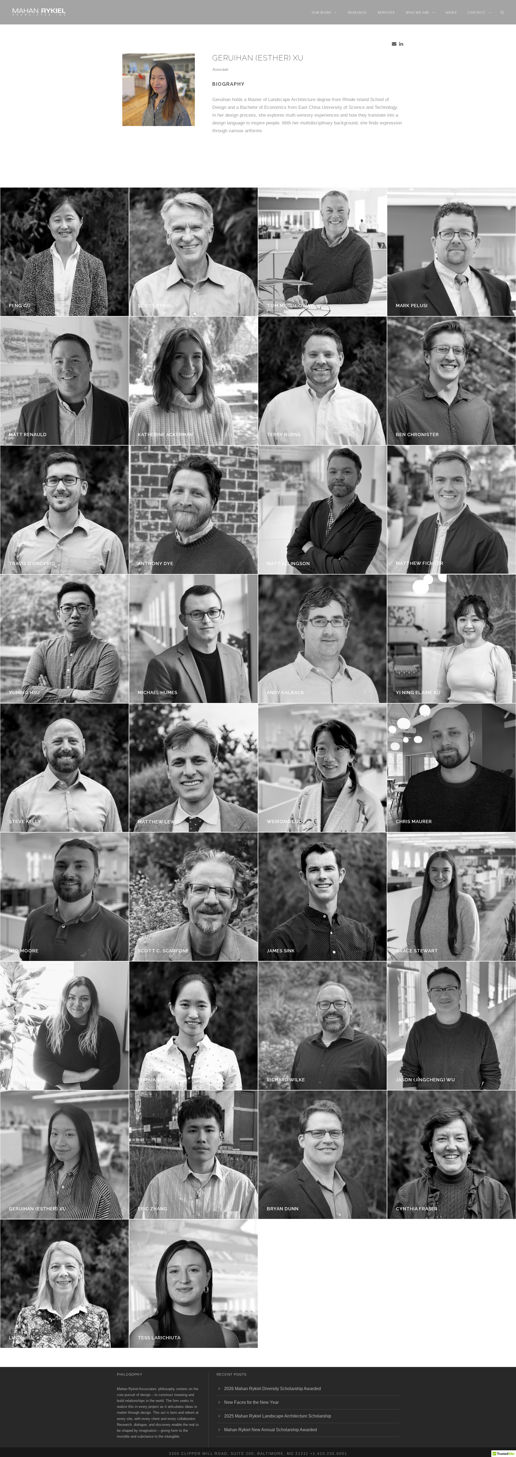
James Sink (281, 950)
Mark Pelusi (412, 305)
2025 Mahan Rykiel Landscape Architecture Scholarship (277, 1416)
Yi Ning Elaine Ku (418, 692)
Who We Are (417, 13)
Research (357, 13)
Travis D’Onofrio (32, 563)
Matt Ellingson (288, 563)
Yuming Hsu (24, 692)
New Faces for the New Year (251, 1402)
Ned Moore (23, 950)
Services (386, 13)
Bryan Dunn (283, 1208)
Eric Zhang (152, 1208)
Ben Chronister (417, 434)
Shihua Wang (155, 1079)
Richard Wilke (286, 1079)
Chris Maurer (414, 821)
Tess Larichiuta (159, 1337)
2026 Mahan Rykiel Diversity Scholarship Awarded (272, 1388)
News (451, 13)
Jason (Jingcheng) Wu (425, 1079)
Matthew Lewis (159, 821)
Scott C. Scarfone (163, 950)
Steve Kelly (25, 821)
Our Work (321, 13)
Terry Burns (284, 434)
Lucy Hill (21, 1337)
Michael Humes (157, 692)
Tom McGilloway (290, 305)
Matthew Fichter (419, 563)
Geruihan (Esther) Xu (37, 1208)
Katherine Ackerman (165, 434)
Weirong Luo (285, 821)
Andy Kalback (285, 692)
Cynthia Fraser (417, 1208)
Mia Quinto (23, 1079)
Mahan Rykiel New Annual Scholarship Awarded (270, 1429)
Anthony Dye (155, 563)
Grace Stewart (417, 950)
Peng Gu (20, 305)
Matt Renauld (28, 434)
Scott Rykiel (155, 305)
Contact (476, 13)
